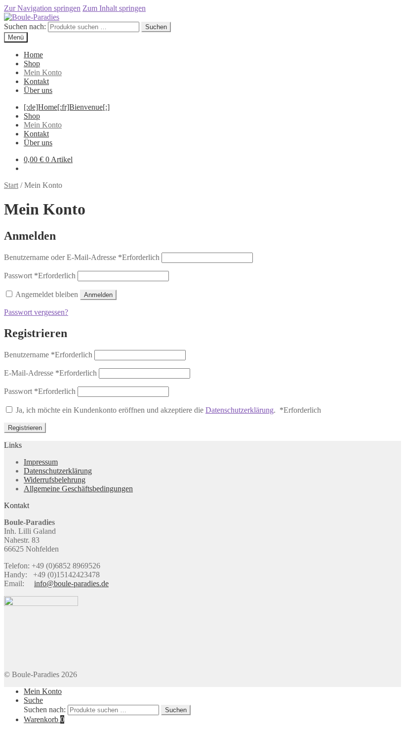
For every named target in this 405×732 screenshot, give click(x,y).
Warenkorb (44, 719)
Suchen (156, 27)
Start (11, 185)
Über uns (38, 90)
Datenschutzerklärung (239, 410)
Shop (32, 63)
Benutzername (48, 354)
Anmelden (98, 295)
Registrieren (25, 427)
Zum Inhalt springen (114, 8)
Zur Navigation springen (42, 8)
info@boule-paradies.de (71, 583)
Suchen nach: (25, 26)
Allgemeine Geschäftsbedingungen (78, 488)
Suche (33, 700)
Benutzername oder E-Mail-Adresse (82, 257)
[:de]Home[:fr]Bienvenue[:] (67, 107)
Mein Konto (43, 72)
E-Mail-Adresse (50, 373)
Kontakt (36, 81)
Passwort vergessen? (36, 312)
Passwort (40, 275)
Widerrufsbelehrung (54, 479)
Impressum (41, 462)
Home (33, 54)
